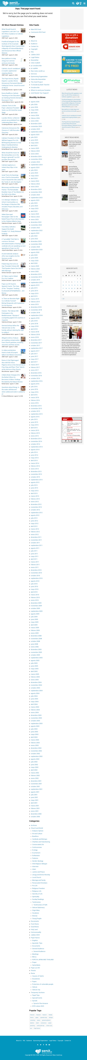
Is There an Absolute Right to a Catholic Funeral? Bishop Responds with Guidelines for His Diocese (74, 185)
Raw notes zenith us (38, 71)
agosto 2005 (35, 660)
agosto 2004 (35, 693)
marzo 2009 (35, 627)
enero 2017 (35, 370)
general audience (46, 1020)
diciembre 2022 (36, 222)
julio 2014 (34, 452)
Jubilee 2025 (35, 54)
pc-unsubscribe (36, 65)
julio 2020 (34, 255)
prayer (49, 1023)
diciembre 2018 (36, 307)
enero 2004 (35, 712)
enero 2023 (35, 219)
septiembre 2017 (36, 348)
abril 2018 (34, 329)
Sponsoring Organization (39, 76)
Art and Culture (37, 833)
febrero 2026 (35, 118)
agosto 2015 (35, 417)
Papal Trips (36, 995)
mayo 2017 (34, 359)
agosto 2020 (35, 252)
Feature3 (38, 1014)
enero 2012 (35, 534)
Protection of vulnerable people (42, 984)
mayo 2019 (34, 293)
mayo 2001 (34, 800)
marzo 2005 (35, 674)
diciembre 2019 (36, 274)
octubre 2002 (35, 753)
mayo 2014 (34, 458)
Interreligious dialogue (39, 864)
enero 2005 (35, 680)
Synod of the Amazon (40, 1003)
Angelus (35, 940)
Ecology (35, 850)
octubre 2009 (35, 608)
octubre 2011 (35, 543)
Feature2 (32, 1014)
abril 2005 (34, 671)
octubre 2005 (35, 655)
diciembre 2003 (36, 715)
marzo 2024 (35, 181)
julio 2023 (34, 203)
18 (66, 288)
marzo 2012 (35, 529)
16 (80, 285)
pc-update (34, 68)
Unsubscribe (35, 87)
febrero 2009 (35, 630)
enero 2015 (35, 436)
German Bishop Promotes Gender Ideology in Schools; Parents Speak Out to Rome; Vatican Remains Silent (75, 170)
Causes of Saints (38, 976)
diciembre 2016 (36, 373)
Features (35, 858)
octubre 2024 (35, 162)
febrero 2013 (35, 499)
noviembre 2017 (36, 343)
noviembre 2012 (36, 507)
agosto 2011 (35, 548)
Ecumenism (36, 853)
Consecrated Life (38, 844)
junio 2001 (34, 797)
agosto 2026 (35, 102)
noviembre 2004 (36, 685)
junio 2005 (34, 666)
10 (63, 285)
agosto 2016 (35, 384)
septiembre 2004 (36, 690)
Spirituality (35, 896)
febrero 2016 (35, 400)
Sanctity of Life (37, 894)
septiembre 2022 (36, 230)
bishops (51, 1017)
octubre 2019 (35, 280)
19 (69, 288)
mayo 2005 (34, 669)
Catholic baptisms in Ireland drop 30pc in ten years (10, 167)
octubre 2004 (35, 688)
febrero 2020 (35, 269)
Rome (33, 973)
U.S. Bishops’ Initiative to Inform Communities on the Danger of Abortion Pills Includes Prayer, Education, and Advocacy (12, 204)
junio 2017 (34, 356)
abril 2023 (34, 211)
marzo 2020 (35, 266)
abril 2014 (34, 460)
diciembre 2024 (36, 156)
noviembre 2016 (36, 375)
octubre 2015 (35, 411)
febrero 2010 (35, 597)
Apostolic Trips (37, 943)
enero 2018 (35, 337)
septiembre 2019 (36, 282)
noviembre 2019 (36, 277)
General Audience (38, 948)
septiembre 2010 (36, 578)
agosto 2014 (35, 449)
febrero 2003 (35, 743)
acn (31, 1028)
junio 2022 (34, 239)
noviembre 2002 (36, 751)
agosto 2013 (35, 482)
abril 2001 (34, 803)
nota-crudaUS (35, 63)
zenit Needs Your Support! (40, 93)
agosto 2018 (35, 318)
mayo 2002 (34, 767)
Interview (35, 866)
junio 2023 (34, 206)
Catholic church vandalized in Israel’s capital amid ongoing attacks (11, 71)
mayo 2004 (34, 701)
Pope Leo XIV (35, 968)
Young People (36, 918)
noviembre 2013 (36, 474)
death (37, 1023)
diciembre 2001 (36, 781)
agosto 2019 (35, 285)
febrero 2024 (35, 184)
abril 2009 (34, 625)
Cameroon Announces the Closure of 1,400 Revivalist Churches (11, 130)
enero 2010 (35, 600)
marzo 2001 (35, 806)
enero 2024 (35, 186)
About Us (34, 41)
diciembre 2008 (36, 636)
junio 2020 (34, 258)
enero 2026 (35, 121)
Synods (34, 1001)
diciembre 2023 (36, 189)
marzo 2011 (35, 562)
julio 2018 (34, 321)
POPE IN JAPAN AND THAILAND (43, 959)
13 (72, 285)
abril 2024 (34, 178)
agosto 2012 (35, 515)
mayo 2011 (34, 556)
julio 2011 (34, 551)
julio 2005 (34, 663)
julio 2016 (34, 386)
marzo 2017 (35, 365)
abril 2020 (34, 263)
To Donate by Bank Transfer (40, 85)
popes (37, 1017)
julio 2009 (34, 617)
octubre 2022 (35, 228)
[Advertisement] (72, 19)
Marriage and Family (39, 880)
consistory (32, 1020)
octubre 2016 (35, 378)
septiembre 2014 (36, 447)
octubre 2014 (35, 444)
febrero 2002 (35, 775)
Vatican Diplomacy (38, 907)
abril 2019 (34, 296)
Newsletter (34, 60)
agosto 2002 (35, 759)
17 (63, 288)
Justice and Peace (38, 872)
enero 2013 (35, 501)
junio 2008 (34, 644)
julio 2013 (34, 485)
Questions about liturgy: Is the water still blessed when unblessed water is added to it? (75, 143)
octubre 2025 (35, 129)
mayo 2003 (34, 734)
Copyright (34, 49)
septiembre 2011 (36, 545)
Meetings (35, 954)
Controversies (37, 847)
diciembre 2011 (36, 537)
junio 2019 (34, 291)
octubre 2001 (35, 786)
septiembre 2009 (36, 611)
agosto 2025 (35, 134)
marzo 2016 (35, 397)
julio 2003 (34, 729)
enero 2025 (35, 154)
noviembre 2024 (36, 159)
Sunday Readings (38, 899)
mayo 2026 (34, 110)
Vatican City (36, 990)
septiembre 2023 (36, 197)
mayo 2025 (34, 143)
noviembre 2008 (36, 638)
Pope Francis (35, 938)
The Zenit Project (37, 82)
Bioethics (35, 836)
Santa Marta (36, 965)
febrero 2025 (35, 151)
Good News (35, 927)
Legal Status (35, 57)
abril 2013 (34, 493)
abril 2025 (34, 145)
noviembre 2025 (36, 126)
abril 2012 (34, 526)
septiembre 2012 (36, 512)
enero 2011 (35, 567)
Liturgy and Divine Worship (41, 875)
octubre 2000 (35, 816)
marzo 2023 (35, 214)
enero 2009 (35, 633)
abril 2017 (34, 362)
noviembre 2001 (36, 784)
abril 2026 (34, 113)
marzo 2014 (35, 463)
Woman (34, 916)
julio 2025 (34, 137)
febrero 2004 (35, 710)
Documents (35, 921)
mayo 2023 (34, 208)
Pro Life (34, 885)
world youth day (40, 1025)
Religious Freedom (38, 888)
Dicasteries (36, 979)
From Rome (35, 924)
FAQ (32, 52)
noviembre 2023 (36, 192)
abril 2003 (34, 737)
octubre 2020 (35, 247)
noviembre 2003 (36, 718)
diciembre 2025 (36, 123)
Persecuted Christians (39, 883)
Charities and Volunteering (41, 842)
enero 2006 (35, 647)
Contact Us (34, 46)
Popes (34, 981)
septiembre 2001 (36, 789)
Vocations (35, 913)
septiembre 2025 (36, 132)
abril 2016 (34, 395)
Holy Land (34, 929)
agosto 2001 (35, 792)
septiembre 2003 (36, 723)
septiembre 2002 (36, 756)
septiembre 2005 (36, 658)
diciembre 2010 (36, 570)
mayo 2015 (34, 425)
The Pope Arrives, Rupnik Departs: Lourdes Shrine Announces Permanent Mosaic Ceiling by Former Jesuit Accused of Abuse (13, 83)
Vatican (34, 987)
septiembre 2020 (36, 249)
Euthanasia (36, 855)
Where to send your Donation (40, 90)
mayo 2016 (34, 392)
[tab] (67, 418)
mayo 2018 (34, 326)
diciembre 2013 (36, 471)
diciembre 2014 (36, 438)
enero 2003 (35, 745)
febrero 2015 (35, 433)
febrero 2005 (35, 677)
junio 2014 (34, 455)
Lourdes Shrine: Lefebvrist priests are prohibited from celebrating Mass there (11, 120)
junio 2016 (34, 389)
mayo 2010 (34, 589)
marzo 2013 (35, 496)
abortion (32, 1023)
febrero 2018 (35, 334)
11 (66, 285)
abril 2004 (34, 704)
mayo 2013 (34, 491)
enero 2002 (35, 778)
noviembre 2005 (36, 652)
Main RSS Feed (36, 29)
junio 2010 (34, 586)
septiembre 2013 (36, 480)
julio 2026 (34, 104)
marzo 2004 (35, 707)
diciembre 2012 (36, 504)
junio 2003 (34, 732)
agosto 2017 (35, 351)
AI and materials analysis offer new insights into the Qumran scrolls (11, 256)
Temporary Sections (38, 992)
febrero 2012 (35, 532)
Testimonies (36, 902)
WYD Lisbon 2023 (38, 1006)
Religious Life (36, 891)
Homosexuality (36, 932)
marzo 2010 (35, 595)
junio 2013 (34, 488)
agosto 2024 (35, 167)
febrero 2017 (35, 367)
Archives (34, 825)
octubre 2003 (35, 721)
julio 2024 (34, 170)
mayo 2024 (34, 176)
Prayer (34, 962)
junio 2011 (34, 554)
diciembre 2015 (36, 406)
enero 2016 (35, 403)
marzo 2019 (35, 299)
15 (77, 285)
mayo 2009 (34, 622)
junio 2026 (34, 107)
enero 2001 (35, 811)
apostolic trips (43, 1017)
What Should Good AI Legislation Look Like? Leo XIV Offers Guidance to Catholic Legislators (72, 95)
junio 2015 (34, 422)
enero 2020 (35, 271)
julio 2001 (34, 795)
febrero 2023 (35, 217)
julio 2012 (34, 518)
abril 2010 (34, 592)
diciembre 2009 (36, 603)
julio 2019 (34, 288)
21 (74, 288)
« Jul (63, 298)
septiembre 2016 (36, 381)
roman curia (49, 1025)
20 (72, 288)
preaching (32, 1025)
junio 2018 (34, 323)
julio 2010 (34, 584)
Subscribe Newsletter (38, 79)
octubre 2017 (35, 345)
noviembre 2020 (36, 244)
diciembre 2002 (36, 748)
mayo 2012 (34, 523)
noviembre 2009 (36, 606)
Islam (34, 869)
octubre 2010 (35, 575)
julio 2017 (34, 354)
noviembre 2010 (36, 573)
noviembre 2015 (36, 408)
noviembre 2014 (36, 441)
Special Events (37, 998)
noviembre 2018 (36, 310)
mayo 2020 (34, 260)
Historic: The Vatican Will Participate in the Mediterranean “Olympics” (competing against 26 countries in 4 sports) (13, 315)
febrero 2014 (35, 466)
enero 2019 (35, 304)
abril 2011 (34, 559)
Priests (33, 970)
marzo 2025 (35, 148)
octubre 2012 (35, 510)
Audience (34, 44)
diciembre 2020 (36, 241)
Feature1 (45, 1014)
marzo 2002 (35, 773)
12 (69, 285)
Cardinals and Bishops (39, 839)
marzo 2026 (35, 115)
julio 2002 (34, 762)
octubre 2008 (35, 641)
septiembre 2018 (36, 315)
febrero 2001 (35, 808)
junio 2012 (34, 521)
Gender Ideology (37, 861)
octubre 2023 (35, 195)
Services (34, 74)
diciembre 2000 (36, 814)
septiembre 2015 (36, 414)
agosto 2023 (35, 200)
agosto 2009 (35, 614)
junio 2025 (34, 140)
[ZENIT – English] (24, 3)
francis (31, 1017)
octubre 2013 (35, 477)
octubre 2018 (35, 312)
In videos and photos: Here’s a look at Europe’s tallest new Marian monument (12, 352)
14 (74, 285)
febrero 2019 (35, 302)
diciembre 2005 (36, 649)
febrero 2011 (35, 564)
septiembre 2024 (36, 165)
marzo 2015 (35, 430)
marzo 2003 (35, 740)
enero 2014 (35, 469)
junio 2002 (34, 764)
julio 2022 (34, 236)
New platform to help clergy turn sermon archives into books (9, 61)
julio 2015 (34, 419)
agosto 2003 (35, 726)
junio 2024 (34, 173)
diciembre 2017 (36, 340)
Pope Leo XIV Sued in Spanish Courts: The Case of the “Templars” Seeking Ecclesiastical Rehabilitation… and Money (13, 288)
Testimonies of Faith (40, 905)
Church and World (37, 828)
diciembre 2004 (36, 682)
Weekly (50, 1014)
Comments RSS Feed (38, 32)
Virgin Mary (36, 910)
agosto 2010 (35, 581)
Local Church (36, 877)
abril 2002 (34, 770)
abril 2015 (34, 428)
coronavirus (43, 1023)
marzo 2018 (35, 332)
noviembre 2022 (36, 225)
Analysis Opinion (37, 831)
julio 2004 (34, 696)
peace (38, 1020)
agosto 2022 (35, 233)
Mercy (34, 957)
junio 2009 (34, 619)
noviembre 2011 (36, 540)
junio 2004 (34, 699)
